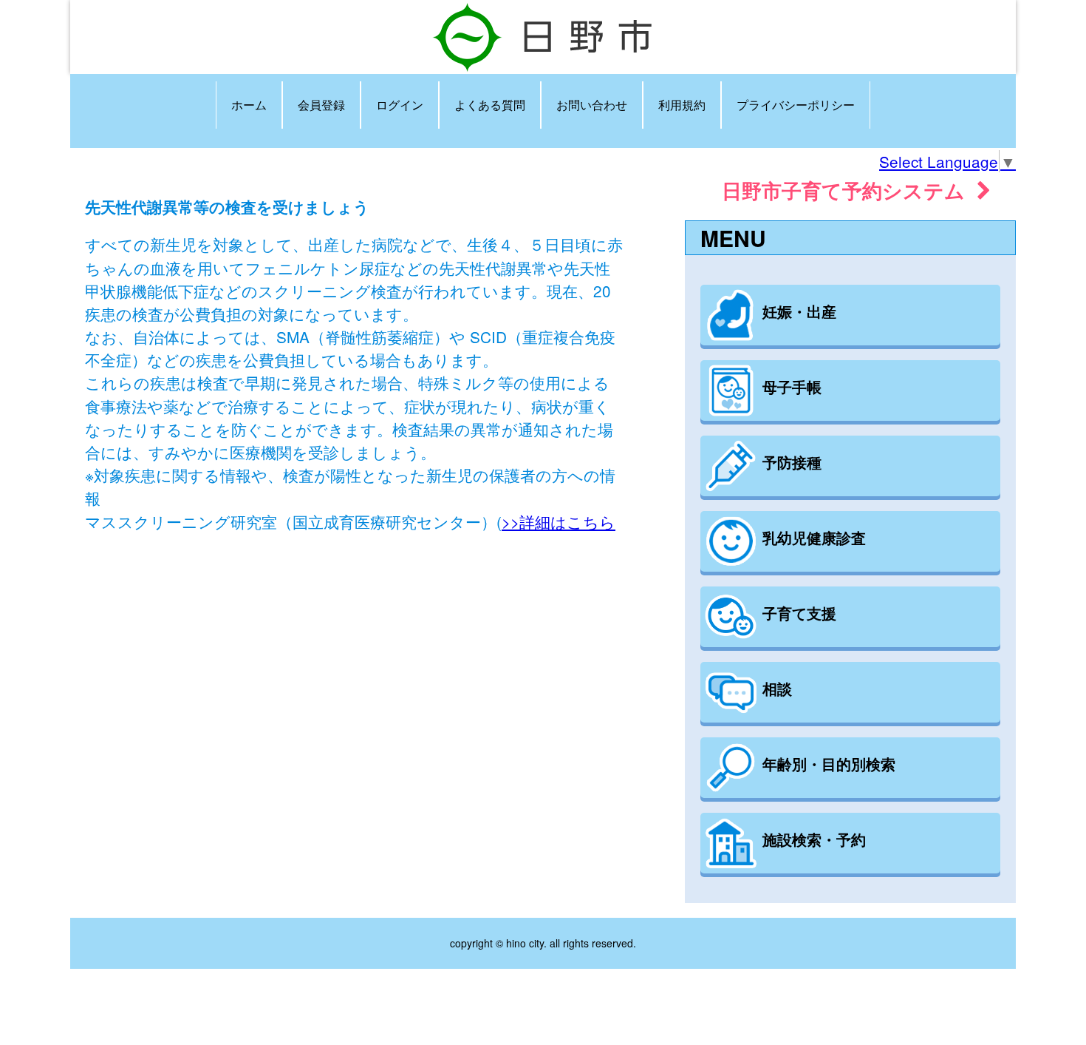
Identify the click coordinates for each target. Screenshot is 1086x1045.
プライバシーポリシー (796, 104)
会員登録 (321, 104)
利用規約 (682, 104)
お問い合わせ (591, 104)
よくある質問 (489, 104)
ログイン (399, 104)
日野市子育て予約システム (849, 189)
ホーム (249, 104)
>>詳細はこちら (558, 521)
